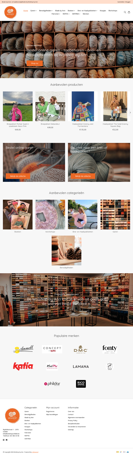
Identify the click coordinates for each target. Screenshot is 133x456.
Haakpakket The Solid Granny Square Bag (115, 125)
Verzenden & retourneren (77, 427)
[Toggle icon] (124, 12)
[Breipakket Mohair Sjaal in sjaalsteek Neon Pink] (18, 106)
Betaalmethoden (74, 424)
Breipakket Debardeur (50, 124)
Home (25, 11)
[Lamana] (81, 367)
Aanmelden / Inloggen (124, 2)
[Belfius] (124, 452)
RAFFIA (27, 436)
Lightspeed (35, 452)
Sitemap (71, 430)
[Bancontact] (121, 452)
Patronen (28, 433)
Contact (70, 414)
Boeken (17, 231)
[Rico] (81, 384)
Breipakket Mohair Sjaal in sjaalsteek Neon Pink (18, 125)
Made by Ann (60, 11)
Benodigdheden (66, 267)
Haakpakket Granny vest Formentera (82, 125)
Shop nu (34, 63)
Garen (115, 231)
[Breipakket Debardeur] (50, 106)
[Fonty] (110, 349)
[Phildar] (52, 384)
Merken (86, 14)
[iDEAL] (117, 452)
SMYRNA (28, 439)
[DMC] (81, 349)
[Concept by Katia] (52, 349)
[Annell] (23, 349)
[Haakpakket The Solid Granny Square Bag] (115, 106)
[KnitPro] (52, 367)
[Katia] (23, 367)
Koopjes (103, 11)
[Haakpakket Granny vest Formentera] (83, 106)
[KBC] (127, 452)
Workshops (112, 11)
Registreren (50, 411)
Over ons (71, 411)
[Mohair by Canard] (110, 367)
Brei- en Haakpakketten (83, 231)
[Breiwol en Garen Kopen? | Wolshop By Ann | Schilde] (10, 12)
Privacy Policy (72, 420)
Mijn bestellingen (52, 414)
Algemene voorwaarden (76, 417)
